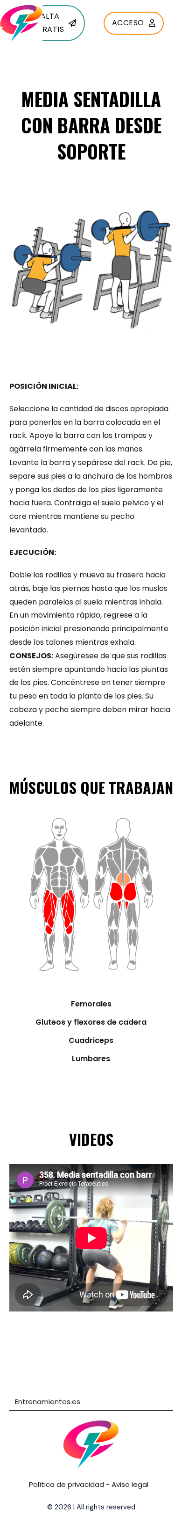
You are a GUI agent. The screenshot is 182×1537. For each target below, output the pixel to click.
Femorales (91, 1003)
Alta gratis (50, 23)
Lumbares (91, 1058)
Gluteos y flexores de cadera (91, 1022)
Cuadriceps (91, 1040)
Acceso (128, 22)
